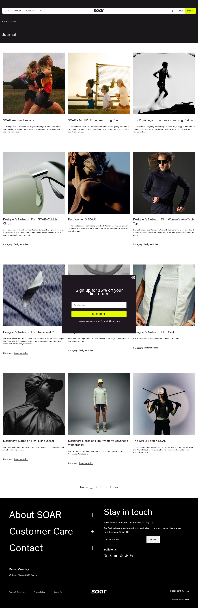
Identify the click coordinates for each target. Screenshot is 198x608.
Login (181, 11)
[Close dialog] (133, 277)
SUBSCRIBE (99, 314)
